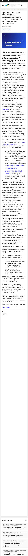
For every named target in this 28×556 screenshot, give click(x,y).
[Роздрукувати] (3, 29)
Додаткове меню (10, 9)
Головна (3, 9)
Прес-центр (17, 9)
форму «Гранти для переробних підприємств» (13, 144)
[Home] (10, 5)
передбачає (5, 109)
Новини (4, 314)
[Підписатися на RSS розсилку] (9, 29)
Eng (5, 0)
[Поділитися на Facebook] (6, 29)
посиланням (6, 307)
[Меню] (25, 5)
